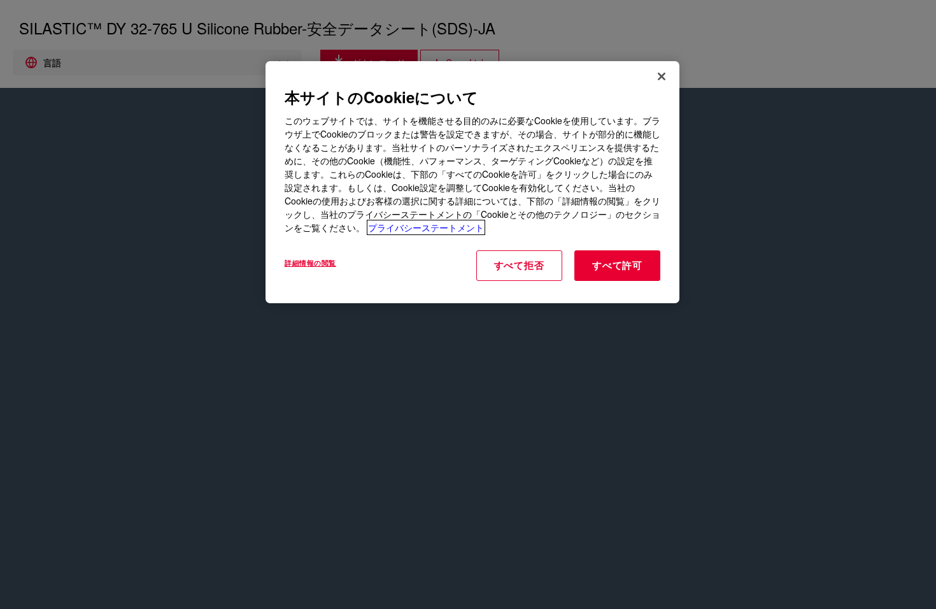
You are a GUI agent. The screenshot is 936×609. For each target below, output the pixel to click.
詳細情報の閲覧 (310, 262)
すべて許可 (617, 265)
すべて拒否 (519, 265)
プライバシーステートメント (426, 227)
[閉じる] (662, 76)
